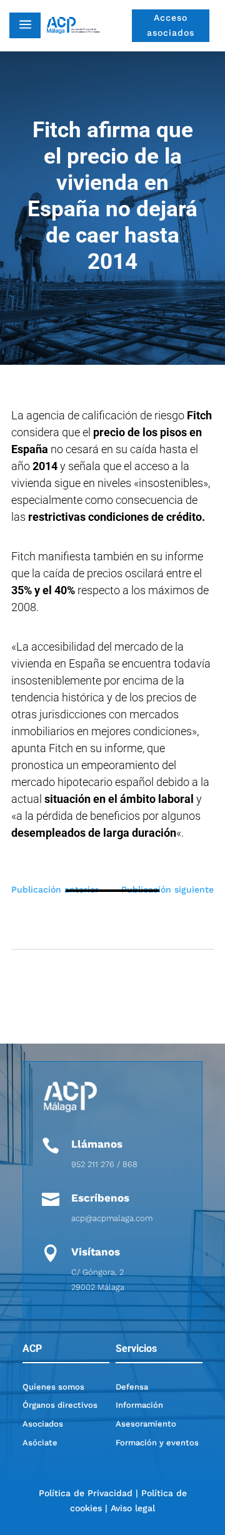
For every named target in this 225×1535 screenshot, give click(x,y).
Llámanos (96, 1144)
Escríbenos (100, 1198)
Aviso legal (133, 1508)
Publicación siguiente (167, 889)
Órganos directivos (60, 1405)
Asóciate (40, 1442)
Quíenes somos (53, 1386)
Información (139, 1405)
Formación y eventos (157, 1442)
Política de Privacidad (85, 1493)
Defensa (132, 1386)
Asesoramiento (146, 1423)
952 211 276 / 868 (104, 1164)
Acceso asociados (170, 25)
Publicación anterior (55, 889)
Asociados (42, 1423)
